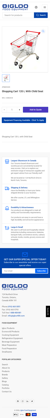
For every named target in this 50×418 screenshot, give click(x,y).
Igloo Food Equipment (28, 410)
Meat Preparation (9, 345)
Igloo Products (8, 328)
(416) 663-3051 (14, 306)
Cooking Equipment (10, 335)
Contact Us (7, 391)
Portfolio (5, 388)
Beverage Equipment (10, 342)
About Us (6, 368)
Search (43, 15)
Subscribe (41, 271)
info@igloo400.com (16, 316)
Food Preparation (9, 348)
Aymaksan (6, 87)
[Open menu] (45, 7)
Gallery (5, 378)
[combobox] (25, 15)
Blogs (4, 381)
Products (6, 371)
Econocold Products (10, 331)
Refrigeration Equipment (12, 338)
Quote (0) (48, 311)
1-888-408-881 (15, 313)
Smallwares (7, 352)
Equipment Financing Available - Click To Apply (24, 120)
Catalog (5, 385)
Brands (5, 375)
